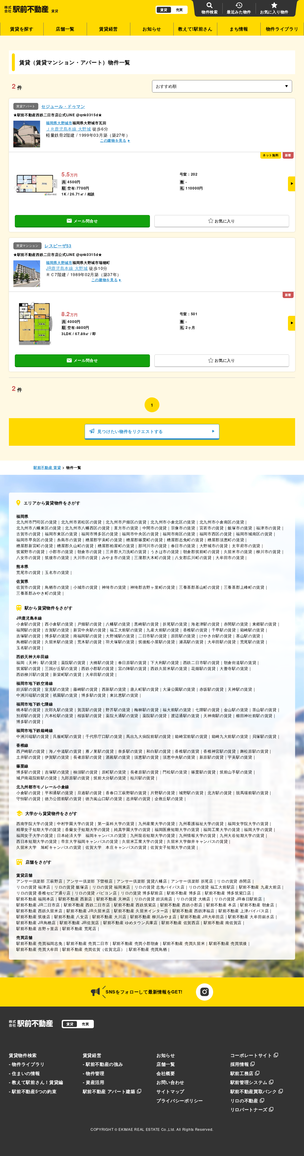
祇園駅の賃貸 (65, 695)
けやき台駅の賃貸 (216, 635)
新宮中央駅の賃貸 (89, 630)
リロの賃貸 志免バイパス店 (159, 887)
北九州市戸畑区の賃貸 (126, 522)
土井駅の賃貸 (28, 757)
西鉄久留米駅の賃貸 (169, 668)
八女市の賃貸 (28, 557)
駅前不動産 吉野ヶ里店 (37, 928)
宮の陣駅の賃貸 (132, 668)
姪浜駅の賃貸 (28, 689)
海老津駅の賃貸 (205, 624)
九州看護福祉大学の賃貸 (201, 823)
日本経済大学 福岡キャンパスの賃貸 (91, 835)
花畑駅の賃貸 (203, 668)
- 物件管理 (93, 1073)
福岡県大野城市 (59, 122)
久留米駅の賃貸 (59, 641)
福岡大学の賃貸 (258, 829)
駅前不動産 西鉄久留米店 (39, 910)
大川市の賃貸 (85, 557)
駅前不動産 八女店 (71, 916)
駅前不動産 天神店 (113, 899)
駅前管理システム (249, 1082)
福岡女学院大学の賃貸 (248, 823)
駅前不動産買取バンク (253, 1091)
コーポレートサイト (251, 1055)
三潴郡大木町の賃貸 (152, 557)
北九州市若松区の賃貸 (81, 522)
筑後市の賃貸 (57, 557)
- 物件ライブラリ (27, 1064)
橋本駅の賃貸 (28, 709)
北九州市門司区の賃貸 (36, 522)
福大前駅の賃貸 (177, 709)
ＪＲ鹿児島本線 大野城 (68, 129)
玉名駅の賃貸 (28, 647)
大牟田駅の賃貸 (222, 641)
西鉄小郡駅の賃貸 (97, 668)
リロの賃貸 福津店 (33, 887)
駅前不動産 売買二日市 (87, 943)
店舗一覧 (65, 29)
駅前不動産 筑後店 (33, 916)
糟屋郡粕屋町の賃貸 (116, 545)
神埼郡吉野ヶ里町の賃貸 (152, 587)
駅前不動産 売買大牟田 (37, 949)
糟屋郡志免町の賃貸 (185, 539)
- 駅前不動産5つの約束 (32, 1091)
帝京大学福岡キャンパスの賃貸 (89, 841)
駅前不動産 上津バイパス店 (243, 910)
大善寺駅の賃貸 (234, 668)
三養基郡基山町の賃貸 (199, 587)
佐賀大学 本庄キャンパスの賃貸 (116, 847)
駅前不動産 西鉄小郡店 (181, 904)
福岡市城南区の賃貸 (254, 533)
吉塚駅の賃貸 (28, 635)
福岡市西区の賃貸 (216, 533)
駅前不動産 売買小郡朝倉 (136, 943)
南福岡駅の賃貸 (87, 635)
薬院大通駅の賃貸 (122, 715)
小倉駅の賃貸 (28, 624)
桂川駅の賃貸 (142, 778)
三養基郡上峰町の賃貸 (244, 587)
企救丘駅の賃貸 (169, 798)
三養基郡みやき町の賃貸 (38, 593)
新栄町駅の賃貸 (67, 674)
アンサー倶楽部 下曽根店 (89, 881)
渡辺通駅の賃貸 (185, 715)
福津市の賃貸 (268, 528)
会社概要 (165, 1073)
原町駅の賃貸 (114, 772)
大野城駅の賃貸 (120, 635)
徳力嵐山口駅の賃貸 (104, 798)
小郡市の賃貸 (61, 551)
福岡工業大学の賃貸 (221, 829)
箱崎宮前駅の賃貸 (191, 736)
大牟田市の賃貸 (230, 557)
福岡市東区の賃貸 (61, 533)
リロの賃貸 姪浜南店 (153, 899)
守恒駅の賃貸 (28, 798)
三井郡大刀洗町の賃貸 (126, 551)
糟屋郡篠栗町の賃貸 (144, 539)
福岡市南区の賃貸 (179, 533)
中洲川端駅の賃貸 (32, 695)
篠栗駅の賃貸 (203, 772)
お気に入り (225, 221)
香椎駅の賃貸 (195, 630)
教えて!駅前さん (195, 29)
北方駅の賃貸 (220, 792)
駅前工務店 (242, 1073)
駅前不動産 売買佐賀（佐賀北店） (93, 949)
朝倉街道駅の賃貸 (240, 662)
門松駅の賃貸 (175, 772)
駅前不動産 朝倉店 (257, 904)
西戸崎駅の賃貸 (30, 751)
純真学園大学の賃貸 (132, 829)
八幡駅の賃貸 (118, 624)
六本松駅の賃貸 (59, 715)
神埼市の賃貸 (114, 587)
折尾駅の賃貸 (175, 624)
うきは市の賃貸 (165, 551)
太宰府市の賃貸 (246, 545)
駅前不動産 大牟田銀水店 (251, 916)
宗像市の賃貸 (183, 528)
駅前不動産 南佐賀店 (223, 922)
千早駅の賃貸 (224, 630)
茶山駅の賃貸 (264, 709)
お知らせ (151, 29)
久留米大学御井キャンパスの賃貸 (197, 841)
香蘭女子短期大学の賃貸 (87, 829)
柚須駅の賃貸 (85, 772)
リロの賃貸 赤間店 (234, 881)
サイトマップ (170, 1091)
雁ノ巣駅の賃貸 (100, 751)
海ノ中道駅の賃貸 (65, 751)
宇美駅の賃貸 (240, 757)
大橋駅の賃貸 (102, 662)
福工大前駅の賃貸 (126, 630)
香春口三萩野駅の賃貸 (126, 792)
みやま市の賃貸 (116, 557)
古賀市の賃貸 (28, 533)
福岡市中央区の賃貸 (140, 533)
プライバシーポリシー (179, 1100)
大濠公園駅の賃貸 (179, 689)
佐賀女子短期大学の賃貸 (173, 847)
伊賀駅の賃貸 (57, 757)
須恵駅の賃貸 (146, 757)
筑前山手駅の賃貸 (236, 772)
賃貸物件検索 (23, 1055)
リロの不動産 (244, 1100)
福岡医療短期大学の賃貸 (177, 829)
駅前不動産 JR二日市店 (38, 904)
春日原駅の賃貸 (132, 662)
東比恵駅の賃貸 (124, 695)
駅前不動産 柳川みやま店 (153, 916)
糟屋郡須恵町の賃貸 (226, 539)
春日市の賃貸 (183, 545)
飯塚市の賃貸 (240, 528)
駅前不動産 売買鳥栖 (148, 949)
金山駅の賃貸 (236, 709)
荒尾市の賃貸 (28, 572)
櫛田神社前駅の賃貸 (254, 715)
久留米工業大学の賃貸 (142, 841)
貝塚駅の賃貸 (264, 736)
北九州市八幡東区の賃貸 (38, 528)
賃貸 (163, 9)
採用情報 (239, 1064)
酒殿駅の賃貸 (118, 757)
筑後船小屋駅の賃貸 (156, 641)
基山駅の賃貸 (248, 635)
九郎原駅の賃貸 (75, 778)
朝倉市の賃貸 (89, 551)
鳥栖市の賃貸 (57, 587)
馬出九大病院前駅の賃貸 (148, 736)
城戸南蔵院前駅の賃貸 (36, 778)
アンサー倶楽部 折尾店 (192, 881)
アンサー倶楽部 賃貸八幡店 (142, 881)
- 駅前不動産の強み (103, 1064)
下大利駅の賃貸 (165, 662)
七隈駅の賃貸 (207, 709)
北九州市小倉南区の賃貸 (222, 522)
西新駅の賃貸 (114, 689)
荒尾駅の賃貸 (252, 641)
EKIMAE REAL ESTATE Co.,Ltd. (146, 1129)
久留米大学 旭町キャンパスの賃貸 (48, 847)
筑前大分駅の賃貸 (110, 778)
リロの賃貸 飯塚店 (71, 887)
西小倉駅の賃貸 (59, 624)
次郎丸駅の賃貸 (59, 709)
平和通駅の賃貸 (59, 792)
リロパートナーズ (249, 1109)
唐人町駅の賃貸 (144, 689)
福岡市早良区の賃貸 (34, 539)
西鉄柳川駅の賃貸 (32, 674)
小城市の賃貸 (85, 587)
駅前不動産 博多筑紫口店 (228, 893)
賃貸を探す (22, 29)
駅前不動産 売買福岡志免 (39, 943)
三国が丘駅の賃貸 (61, 668)
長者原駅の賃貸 (87, 757)
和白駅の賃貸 (158, 751)
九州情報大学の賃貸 (197, 835)
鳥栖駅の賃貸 (28, 641)
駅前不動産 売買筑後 (228, 943)
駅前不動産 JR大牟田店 (202, 916)
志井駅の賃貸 (138, 798)
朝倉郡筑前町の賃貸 (201, 551)
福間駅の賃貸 (28, 630)
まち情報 (238, 29)
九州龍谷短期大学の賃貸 (152, 835)
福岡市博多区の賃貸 (99, 533)
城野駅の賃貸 (191, 792)
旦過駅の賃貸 (89, 792)
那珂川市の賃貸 (152, 545)
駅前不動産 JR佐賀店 (79, 922)
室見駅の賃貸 (57, 689)
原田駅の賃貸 (183, 635)
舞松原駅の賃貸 (254, 751)
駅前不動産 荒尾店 (79, 928)
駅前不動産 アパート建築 (109, 1091)
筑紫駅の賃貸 (28, 668)
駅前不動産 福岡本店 (35, 899)
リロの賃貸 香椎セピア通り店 (43, 893)
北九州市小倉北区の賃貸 (173, 522)
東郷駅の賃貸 (264, 624)
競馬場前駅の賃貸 (252, 792)
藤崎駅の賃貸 (85, 689)
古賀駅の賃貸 (57, 630)
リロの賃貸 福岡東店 (111, 887)
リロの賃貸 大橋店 (193, 899)
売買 (179, 9)
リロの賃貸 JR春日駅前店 (238, 899)
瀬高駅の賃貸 (191, 641)
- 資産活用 (93, 1082)
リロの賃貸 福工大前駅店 (212, 887)
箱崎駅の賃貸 (252, 630)
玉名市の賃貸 (57, 572)
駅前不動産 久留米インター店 (141, 910)
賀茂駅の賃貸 (89, 709)
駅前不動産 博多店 (184, 893)
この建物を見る (113, 140)
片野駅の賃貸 (163, 792)
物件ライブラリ (282, 29)
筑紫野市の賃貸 (30, 551)
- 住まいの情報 (24, 1073)
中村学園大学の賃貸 (75, 823)
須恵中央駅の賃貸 (179, 757)
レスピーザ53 (58, 246)
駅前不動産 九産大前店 (260, 887)
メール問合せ (86, 221)
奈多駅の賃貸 (130, 751)
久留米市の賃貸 (238, 551)
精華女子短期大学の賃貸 (38, 829)
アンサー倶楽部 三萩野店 (39, 881)
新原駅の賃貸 (212, 757)
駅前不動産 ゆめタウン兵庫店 (130, 922)
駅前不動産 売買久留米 (184, 943)
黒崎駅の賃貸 (146, 624)
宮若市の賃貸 (212, 528)
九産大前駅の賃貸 (162, 630)
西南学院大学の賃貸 (34, 823)
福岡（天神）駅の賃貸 (36, 662)
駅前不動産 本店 (221, 904)
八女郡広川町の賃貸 (193, 557)
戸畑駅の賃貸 (89, 624)
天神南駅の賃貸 (217, 715)
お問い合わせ (170, 1082)
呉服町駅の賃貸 (67, 736)
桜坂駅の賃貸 (89, 715)
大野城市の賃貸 (214, 545)
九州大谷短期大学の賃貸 (242, 835)
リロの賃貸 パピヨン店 (96, 893)
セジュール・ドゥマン (63, 106)
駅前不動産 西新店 (75, 899)
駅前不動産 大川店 (109, 916)
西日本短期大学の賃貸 (36, 841)
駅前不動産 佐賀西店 (181, 922)
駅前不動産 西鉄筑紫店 (135, 904)
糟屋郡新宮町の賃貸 (34, 545)
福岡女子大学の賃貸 (34, 835)
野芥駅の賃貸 (118, 709)
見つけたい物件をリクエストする (130, 431)
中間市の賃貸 (154, 528)
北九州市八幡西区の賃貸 (87, 528)
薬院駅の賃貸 (73, 662)
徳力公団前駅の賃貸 (63, 798)
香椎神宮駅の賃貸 (219, 751)
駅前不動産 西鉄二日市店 (87, 904)
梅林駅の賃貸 (146, 709)
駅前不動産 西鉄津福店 (193, 910)
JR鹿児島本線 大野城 (67, 268)
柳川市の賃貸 (268, 551)
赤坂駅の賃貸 (212, 689)
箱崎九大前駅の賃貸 (230, 736)
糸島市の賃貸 (69, 539)
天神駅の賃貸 (240, 689)
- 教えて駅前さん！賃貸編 (36, 1082)
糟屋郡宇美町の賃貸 (104, 539)
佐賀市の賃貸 (28, 587)
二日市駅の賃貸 (152, 635)
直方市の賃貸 (126, 528)
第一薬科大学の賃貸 (116, 823)
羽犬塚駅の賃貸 (120, 641)
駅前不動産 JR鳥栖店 (36, 922)
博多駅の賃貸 (57, 635)
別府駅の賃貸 (28, 715)
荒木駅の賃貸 (89, 641)
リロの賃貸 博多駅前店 (142, 893)
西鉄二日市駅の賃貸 (201, 662)
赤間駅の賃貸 (236, 624)
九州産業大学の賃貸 (156, 823)
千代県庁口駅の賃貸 (104, 736)
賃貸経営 (108, 29)
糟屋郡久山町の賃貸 (75, 545)
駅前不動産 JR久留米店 (88, 910)
